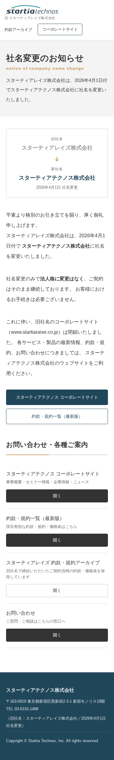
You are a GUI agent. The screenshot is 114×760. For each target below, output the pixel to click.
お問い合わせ (20, 613)
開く (57, 495)
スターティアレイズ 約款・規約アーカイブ (53, 562)
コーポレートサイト (60, 29)
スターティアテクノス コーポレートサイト (57, 397)
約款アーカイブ (18, 29)
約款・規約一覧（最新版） (57, 416)
